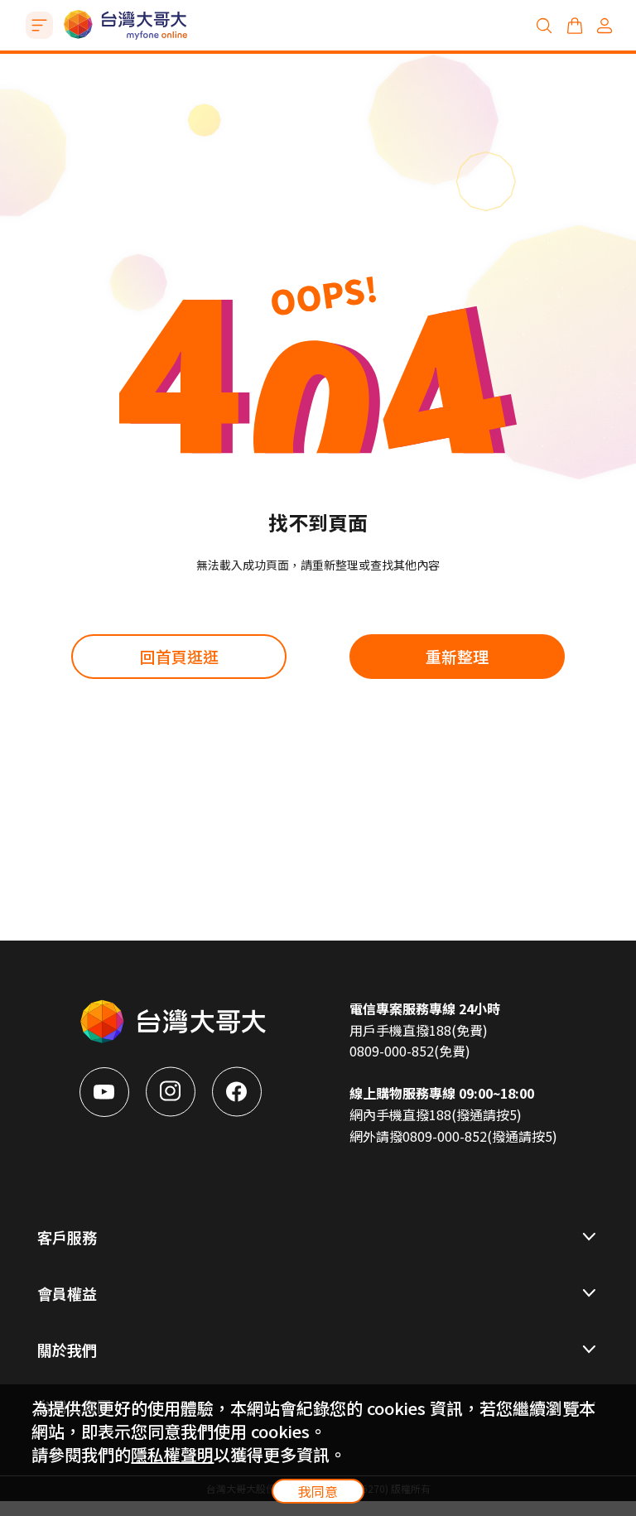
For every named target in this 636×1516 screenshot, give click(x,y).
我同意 (318, 1491)
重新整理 (457, 656)
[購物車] (575, 26)
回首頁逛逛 (179, 656)
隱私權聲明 (172, 1454)
